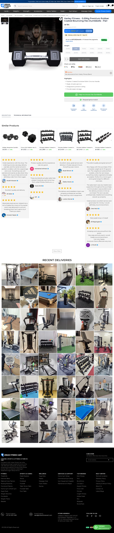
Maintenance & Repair (65, 483)
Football (22, 483)
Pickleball (23, 481)
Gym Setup (73, 11)
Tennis (22, 478)
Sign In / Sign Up (88, 6)
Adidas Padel (81, 496)
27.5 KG (100, 53)
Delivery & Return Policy (103, 483)
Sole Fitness (80, 476)
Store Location (79, 1)
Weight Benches (6, 494)
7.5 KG (84, 48)
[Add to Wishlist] (60, 19)
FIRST (88, 31)
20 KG (76, 53)
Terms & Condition (101, 476)
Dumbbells (4, 496)
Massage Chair (43, 481)
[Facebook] (92, 516)
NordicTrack (80, 504)
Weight (66, 45)
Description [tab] (6, 115)
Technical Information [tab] (22, 115)
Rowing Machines (6, 483)
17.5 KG (68, 53)
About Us (99, 486)
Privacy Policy (100, 481)
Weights (16, 11)
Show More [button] (57, 251)
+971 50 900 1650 (11, 515)
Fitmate (79, 491)
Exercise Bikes (5, 478)
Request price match (90, 100)
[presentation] (3, 140)
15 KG (108, 48)
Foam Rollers (43, 483)
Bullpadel (80, 501)
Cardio (6, 11)
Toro (78, 478)
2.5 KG (68, 48)
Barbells (3, 501)
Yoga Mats (42, 476)
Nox (78, 499)
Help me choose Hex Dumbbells (90, 94)
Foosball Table (24, 489)
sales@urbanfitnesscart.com (43, 515)
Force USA (80, 489)
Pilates (41, 478)
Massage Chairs (86, 11)
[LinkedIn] (96, 516)
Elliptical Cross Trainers (8, 481)
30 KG (108, 53)
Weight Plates (5, 499)
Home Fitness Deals (103, 11)
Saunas (41, 486)
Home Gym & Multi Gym (8, 489)
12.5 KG (100, 48)
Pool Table (23, 491)
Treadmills (4, 476)
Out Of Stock (84, 59)
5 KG (76, 48)
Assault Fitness (81, 486)
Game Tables (51, 11)
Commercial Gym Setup (65, 478)
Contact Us (99, 489)
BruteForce (80, 481)
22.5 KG (84, 53)
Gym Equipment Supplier (66, 481)
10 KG (92, 48)
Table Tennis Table (25, 486)
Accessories (38, 11)
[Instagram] (88, 516)
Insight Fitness (81, 494)
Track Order (99, 6)
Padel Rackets (24, 476)
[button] (15, 170)
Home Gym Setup (63, 476)
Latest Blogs (100, 491)
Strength (26, 11)
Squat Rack (4, 491)
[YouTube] (99, 516)
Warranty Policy (101, 478)
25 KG (92, 53)
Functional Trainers (7, 486)
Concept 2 (80, 483)
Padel (62, 11)
